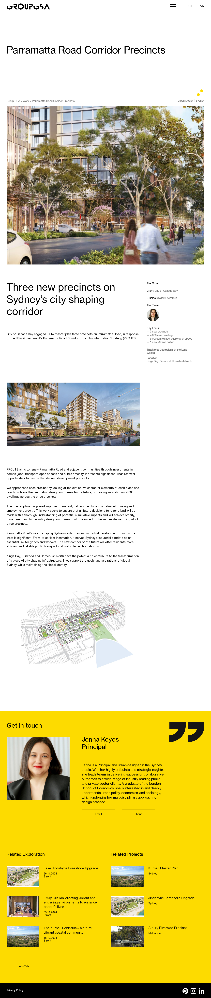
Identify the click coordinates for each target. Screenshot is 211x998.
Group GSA (13, 100)
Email (98, 814)
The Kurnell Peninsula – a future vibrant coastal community (68, 930)
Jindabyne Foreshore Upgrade (171, 898)
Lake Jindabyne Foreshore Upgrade (71, 868)
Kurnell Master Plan (163, 868)
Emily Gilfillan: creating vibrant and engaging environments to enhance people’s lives (70, 902)
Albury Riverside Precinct (167, 928)
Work (26, 100)
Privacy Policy (15, 990)
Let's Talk (23, 966)
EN (190, 6)
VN (202, 6)
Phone (138, 814)
